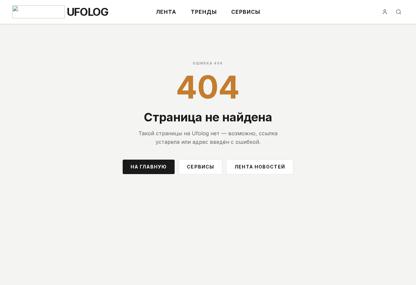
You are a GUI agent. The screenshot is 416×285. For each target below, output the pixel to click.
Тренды (204, 12)
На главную (149, 166)
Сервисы (245, 12)
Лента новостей (259, 166)
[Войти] (384, 11)
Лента (166, 12)
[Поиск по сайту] (398, 11)
